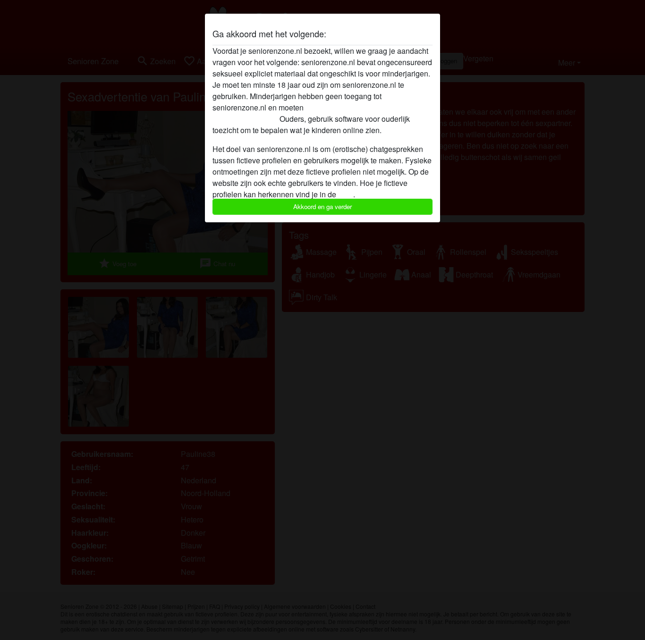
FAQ (345, 194)
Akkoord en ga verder (322, 206)
